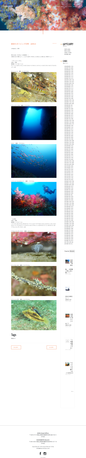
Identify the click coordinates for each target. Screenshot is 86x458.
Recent (72, 251)
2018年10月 (67, 225)
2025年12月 (67, 80)
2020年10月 (67, 184)
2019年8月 (67, 208)
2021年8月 (67, 167)
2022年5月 (67, 152)
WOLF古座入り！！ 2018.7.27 (69, 298)
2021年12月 (67, 161)
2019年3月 (67, 216)
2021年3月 (67, 176)
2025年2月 (67, 96)
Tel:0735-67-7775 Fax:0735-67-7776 (43, 446)
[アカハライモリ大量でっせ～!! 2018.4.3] (67, 364)
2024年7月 (67, 108)
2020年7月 (67, 189)
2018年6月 (67, 232)
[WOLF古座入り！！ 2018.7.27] (67, 289)
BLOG (66, 6)
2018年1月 (67, 240)
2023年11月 (67, 122)
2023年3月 (67, 135)
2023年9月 (67, 125)
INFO (65, 49)
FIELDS (58, 6)
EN (82, 6)
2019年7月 (67, 210)
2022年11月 (67, 142)
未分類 (66, 54)
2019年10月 (67, 205)
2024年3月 (67, 115)
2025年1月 (67, 98)
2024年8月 (67, 107)
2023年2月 (67, 137)
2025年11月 (67, 81)
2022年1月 (67, 159)
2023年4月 (67, 134)
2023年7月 (67, 129)
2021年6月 (67, 171)
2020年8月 (67, 188)
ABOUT (62, 6)
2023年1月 (67, 139)
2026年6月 (67, 69)
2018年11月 (67, 223)
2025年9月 (67, 85)
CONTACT (75, 6)
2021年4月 (67, 174)
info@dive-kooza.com (43, 448)
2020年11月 (67, 183)
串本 (65, 51)
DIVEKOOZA (8, 6)
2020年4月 (67, 194)
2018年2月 (67, 238)
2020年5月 (67, 193)
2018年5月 (67, 233)
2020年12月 (67, 181)
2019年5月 (67, 213)
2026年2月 (67, 76)
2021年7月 (67, 169)
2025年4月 (67, 93)
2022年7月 (67, 149)
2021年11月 (67, 162)
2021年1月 (67, 179)
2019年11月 (67, 203)
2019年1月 (67, 220)
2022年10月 (67, 144)
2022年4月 (67, 154)
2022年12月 (67, 140)
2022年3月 (67, 156)
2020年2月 (67, 198)
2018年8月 (67, 228)
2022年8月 (67, 147)
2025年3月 (67, 95)
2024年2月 (67, 117)
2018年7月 (67, 230)
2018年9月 (67, 227)
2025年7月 (67, 88)
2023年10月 (67, 124)
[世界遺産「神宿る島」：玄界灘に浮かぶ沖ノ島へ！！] (67, 262)
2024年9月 (67, 105)
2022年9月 (67, 145)
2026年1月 (67, 78)
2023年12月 (67, 120)
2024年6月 (67, 110)
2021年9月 (67, 166)
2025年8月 (67, 86)
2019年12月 (67, 201)
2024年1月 (67, 118)
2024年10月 (67, 103)
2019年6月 (67, 211)
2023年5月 (67, 132)
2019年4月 (67, 215)
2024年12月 (67, 100)
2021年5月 (67, 173)
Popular (67, 251)
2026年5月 (67, 71)
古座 (18, 48)
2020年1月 (67, 200)
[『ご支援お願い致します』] (67, 341)
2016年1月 (67, 243)
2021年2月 (67, 178)
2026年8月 (67, 66)
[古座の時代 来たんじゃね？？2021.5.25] (67, 316)
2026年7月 (67, 68)
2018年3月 (67, 237)
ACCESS (70, 6)
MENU (54, 6)
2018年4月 (67, 235)
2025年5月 (67, 91)
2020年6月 (67, 191)
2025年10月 (67, 83)
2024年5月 (67, 112)
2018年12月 (67, 222)
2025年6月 (67, 90)
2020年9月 (67, 186)
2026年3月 (67, 75)
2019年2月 (67, 218)
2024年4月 (67, 113)
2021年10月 (67, 164)
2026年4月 (67, 73)
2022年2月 (67, 157)
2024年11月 (67, 102)
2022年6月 (67, 151)
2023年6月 (67, 130)
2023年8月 (67, 127)
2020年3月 (67, 196)
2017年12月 (67, 242)
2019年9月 (67, 206)
